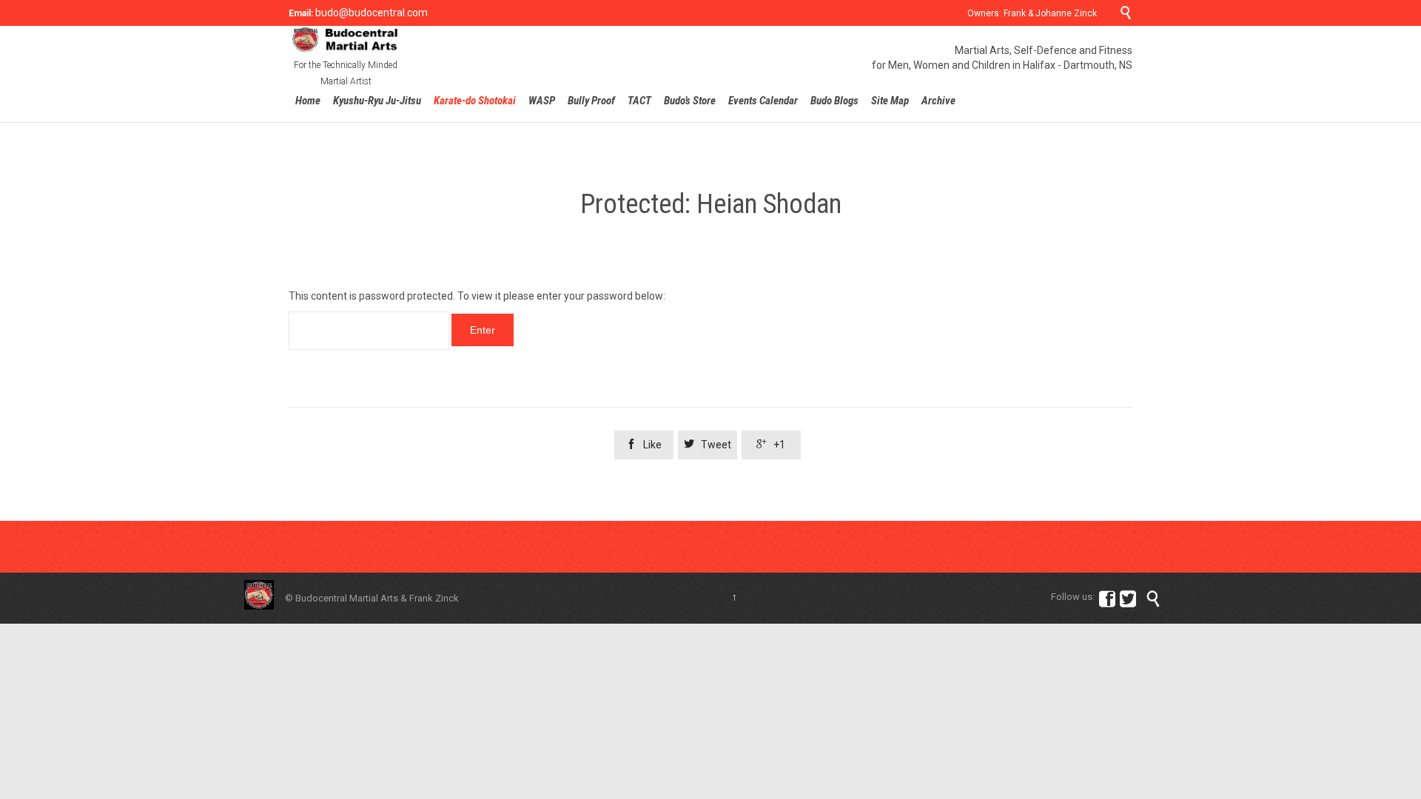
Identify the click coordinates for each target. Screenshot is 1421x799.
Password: (369, 330)
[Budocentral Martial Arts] (346, 39)
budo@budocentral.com (370, 12)
